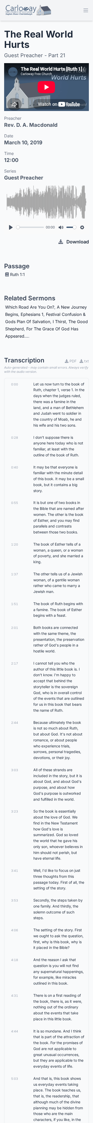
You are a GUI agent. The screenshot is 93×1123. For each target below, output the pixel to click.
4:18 (14, 960)
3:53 (14, 900)
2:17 (14, 663)
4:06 (14, 930)
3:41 (14, 871)
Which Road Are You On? (29, 307)
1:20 (14, 544)
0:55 (14, 503)
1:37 (14, 574)
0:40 (14, 467)
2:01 (14, 628)
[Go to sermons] (28, 10)
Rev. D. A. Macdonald (31, 125)
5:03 (14, 1079)
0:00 (14, 384)
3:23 (14, 811)
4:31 (14, 996)
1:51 (14, 604)
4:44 (14, 1031)
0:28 (14, 438)
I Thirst (59, 321)
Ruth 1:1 (17, 274)
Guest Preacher (23, 178)
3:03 (14, 770)
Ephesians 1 (32, 314)
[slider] (30, 227)
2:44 (14, 723)
